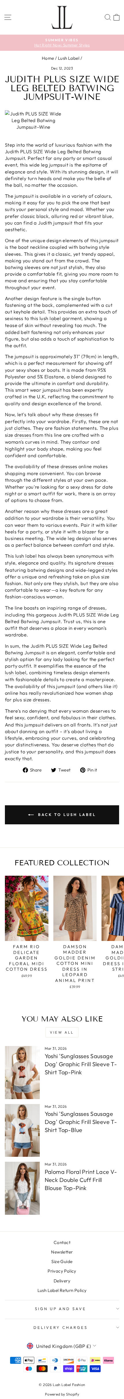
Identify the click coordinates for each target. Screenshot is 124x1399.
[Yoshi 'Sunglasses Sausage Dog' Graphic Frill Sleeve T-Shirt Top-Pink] (22, 1072)
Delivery (62, 1281)
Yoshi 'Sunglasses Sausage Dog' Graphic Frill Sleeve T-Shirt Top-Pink (81, 1064)
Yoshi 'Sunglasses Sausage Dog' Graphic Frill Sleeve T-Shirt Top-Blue (81, 1121)
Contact (62, 1242)
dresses (83, 414)
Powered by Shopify (62, 1394)
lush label (50, 318)
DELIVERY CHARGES (60, 1327)
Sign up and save (61, 1308)
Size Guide (61, 1261)
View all (62, 1032)
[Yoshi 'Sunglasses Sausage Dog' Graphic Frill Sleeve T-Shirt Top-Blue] (22, 1130)
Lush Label (68, 58)
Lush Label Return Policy (62, 1290)
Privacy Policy (62, 1271)
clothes (22, 428)
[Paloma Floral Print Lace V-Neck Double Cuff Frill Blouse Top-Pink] (22, 1188)
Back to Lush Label (66, 814)
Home (48, 58)
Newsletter (62, 1252)
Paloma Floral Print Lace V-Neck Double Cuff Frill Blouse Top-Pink (81, 1179)
